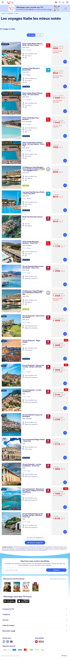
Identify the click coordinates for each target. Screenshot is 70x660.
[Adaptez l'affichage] (39, 641)
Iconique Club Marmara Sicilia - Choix (33, 192)
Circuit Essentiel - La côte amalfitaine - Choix (31, 465)
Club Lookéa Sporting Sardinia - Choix (30, 242)
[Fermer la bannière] (66, 8)
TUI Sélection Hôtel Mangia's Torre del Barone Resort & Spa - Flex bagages (33, 169)
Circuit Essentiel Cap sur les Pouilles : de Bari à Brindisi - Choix (32, 515)
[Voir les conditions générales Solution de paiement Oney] (37, 649)
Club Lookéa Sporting (30, 118)
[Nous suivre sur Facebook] (4, 641)
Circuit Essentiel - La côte (31, 390)
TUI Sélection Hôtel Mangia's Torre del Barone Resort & (32, 292)
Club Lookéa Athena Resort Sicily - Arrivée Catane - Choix (33, 144)
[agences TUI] (60, 3)
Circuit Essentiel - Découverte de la (33, 316)
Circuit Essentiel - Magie (31, 341)
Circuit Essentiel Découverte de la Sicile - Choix (33, 267)
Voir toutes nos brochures (58, 579)
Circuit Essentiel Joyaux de (32, 415)
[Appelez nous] (63, 3)
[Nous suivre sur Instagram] (7, 641)
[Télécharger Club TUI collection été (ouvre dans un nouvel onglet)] (16, 587)
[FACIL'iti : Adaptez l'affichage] (56, 3)
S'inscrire (56, 570)
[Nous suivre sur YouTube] (11, 641)
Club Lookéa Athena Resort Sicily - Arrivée (32, 44)
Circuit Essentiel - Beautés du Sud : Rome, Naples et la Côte (33, 490)
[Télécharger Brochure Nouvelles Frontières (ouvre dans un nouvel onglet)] (35, 587)
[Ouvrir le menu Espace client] (67, 3)
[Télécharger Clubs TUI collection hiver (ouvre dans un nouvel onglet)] (7, 587)
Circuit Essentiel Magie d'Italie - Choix (33, 440)
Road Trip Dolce (32, 217)
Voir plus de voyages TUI (35, 542)
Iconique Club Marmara (31, 69)
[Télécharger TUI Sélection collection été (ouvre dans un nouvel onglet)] (26, 587)
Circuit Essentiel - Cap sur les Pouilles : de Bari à (33, 366)
